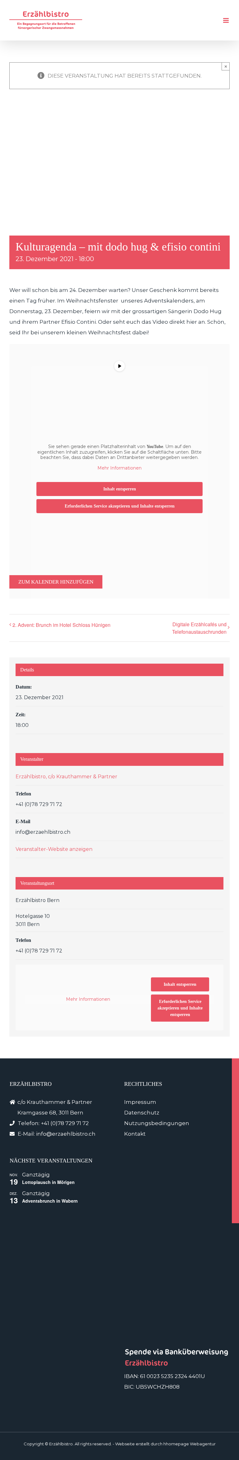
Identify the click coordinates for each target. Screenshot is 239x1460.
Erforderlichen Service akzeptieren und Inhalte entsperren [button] (120, 506)
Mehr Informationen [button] (119, 468)
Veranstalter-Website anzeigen (54, 849)
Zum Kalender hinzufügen (55, 581)
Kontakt (135, 1134)
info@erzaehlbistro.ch (66, 1134)
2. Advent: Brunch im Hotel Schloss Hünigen (61, 624)
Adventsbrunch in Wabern (50, 1201)
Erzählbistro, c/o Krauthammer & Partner (66, 777)
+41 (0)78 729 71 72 (65, 1123)
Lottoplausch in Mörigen (48, 1182)
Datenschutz (141, 1112)
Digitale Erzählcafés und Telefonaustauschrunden (199, 628)
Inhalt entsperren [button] (119, 489)
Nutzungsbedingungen (156, 1123)
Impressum (140, 1102)
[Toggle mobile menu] (226, 20)
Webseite (125, 1443)
